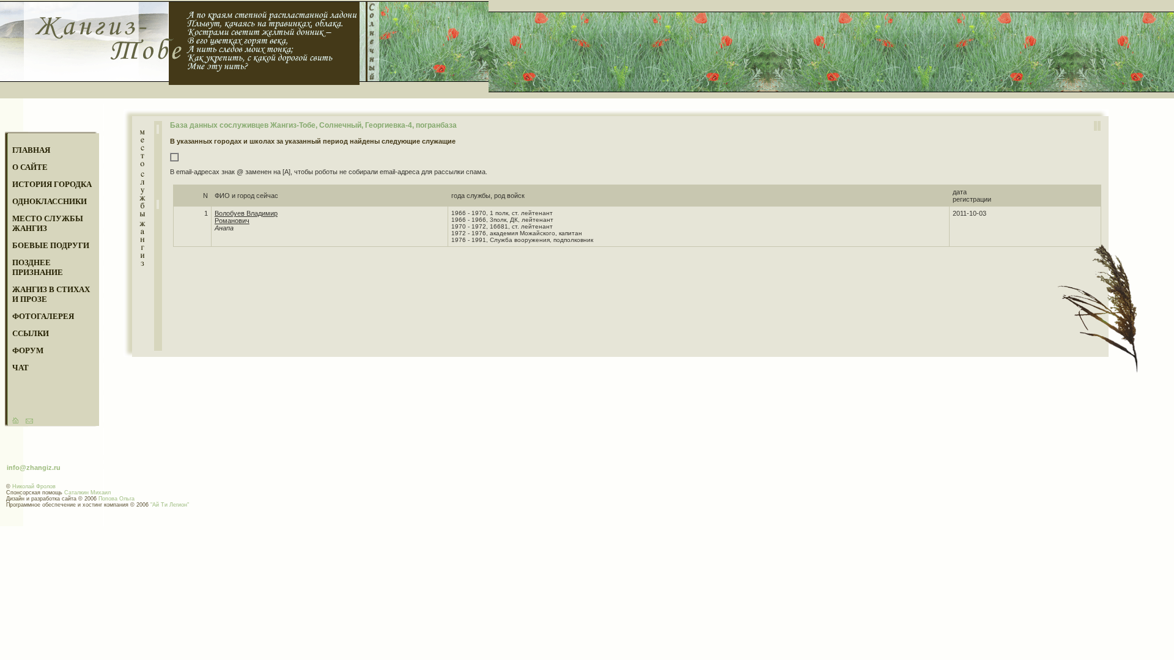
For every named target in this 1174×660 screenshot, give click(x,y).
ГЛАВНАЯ (31, 150)
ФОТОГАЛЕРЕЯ (43, 316)
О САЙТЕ (30, 167)
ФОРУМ (27, 350)
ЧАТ (20, 367)
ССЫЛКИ (30, 333)
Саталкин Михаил (87, 493)
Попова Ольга (116, 499)
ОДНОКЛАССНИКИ (49, 201)
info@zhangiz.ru (34, 467)
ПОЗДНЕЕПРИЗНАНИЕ (37, 267)
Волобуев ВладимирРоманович (246, 217)
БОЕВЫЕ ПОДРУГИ (50, 245)
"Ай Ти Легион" (169, 505)
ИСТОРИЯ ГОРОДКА (52, 184)
